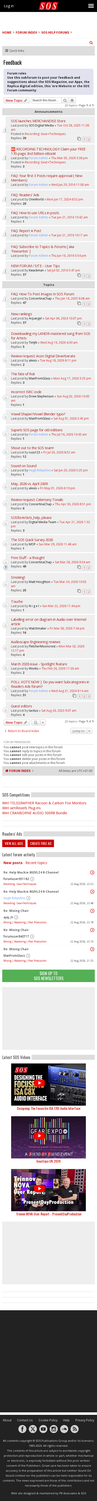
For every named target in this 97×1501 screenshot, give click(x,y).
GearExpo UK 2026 (48, 1161)
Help (66, 1420)
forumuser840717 (16, 936)
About (7, 1420)
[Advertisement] (48, 1018)
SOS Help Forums (55, 32)
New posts (13, 862)
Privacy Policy (84, 1420)
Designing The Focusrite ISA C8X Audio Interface (48, 1108)
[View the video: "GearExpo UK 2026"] (48, 1137)
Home (6, 32)
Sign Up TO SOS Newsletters (48, 975)
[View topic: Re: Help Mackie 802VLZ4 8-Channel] (92, 872)
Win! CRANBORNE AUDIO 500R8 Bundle (34, 813)
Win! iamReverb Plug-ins (21, 808)
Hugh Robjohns (14, 898)
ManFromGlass (14, 955)
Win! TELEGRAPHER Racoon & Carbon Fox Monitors (44, 803)
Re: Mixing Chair (16, 911)
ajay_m (8, 917)
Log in (9, 5)
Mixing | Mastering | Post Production (25, 922)
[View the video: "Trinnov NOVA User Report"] (48, 1190)
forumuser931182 (16, 879)
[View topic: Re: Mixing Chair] (92, 911)
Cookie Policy (48, 1420)
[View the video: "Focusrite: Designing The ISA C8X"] (48, 1084)
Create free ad (40, 843)
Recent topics (36, 862)
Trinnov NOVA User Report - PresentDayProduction (48, 1213)
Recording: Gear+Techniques (19, 884)
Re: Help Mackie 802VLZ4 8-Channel (31, 872)
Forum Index (26, 32)
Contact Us (25, 1420)
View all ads (14, 843)
